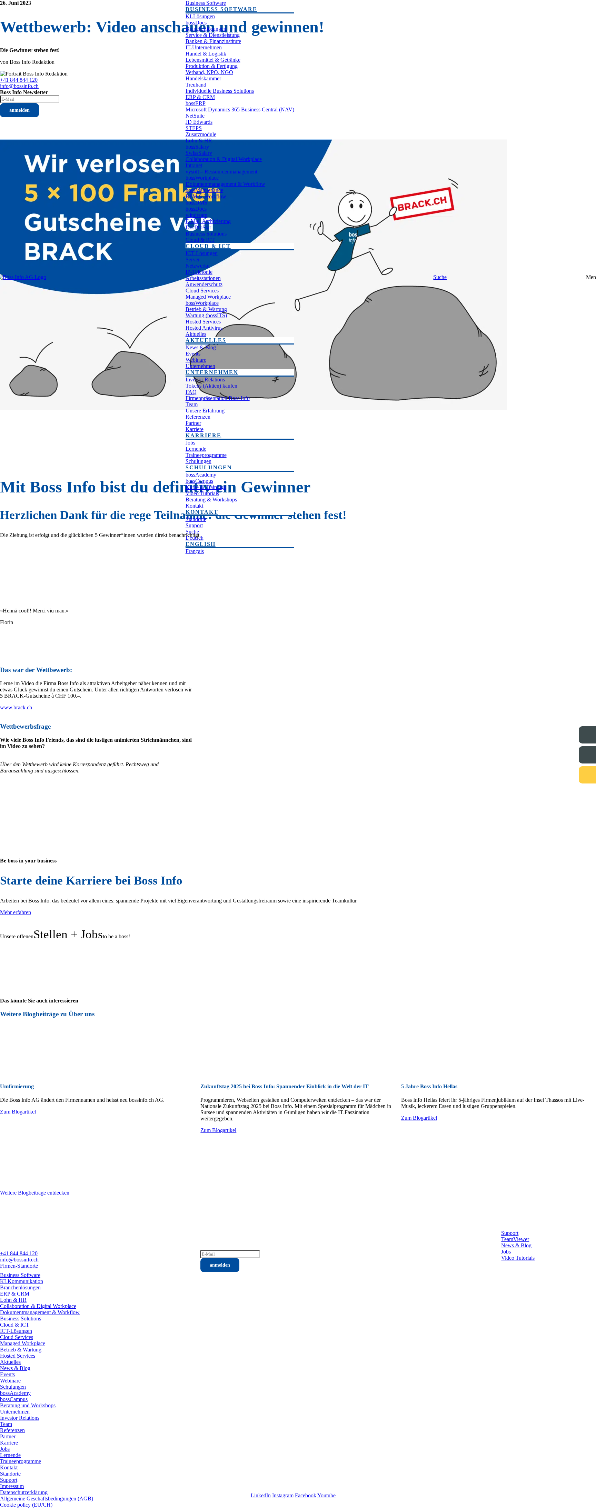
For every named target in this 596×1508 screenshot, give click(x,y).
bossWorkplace (202, 178)
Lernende (196, 449)
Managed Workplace (208, 297)
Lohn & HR (199, 140)
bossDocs (196, 23)
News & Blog (201, 347)
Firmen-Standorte (19, 1266)
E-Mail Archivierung (208, 221)
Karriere (194, 429)
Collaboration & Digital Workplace (224, 159)
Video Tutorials (202, 493)
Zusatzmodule (201, 134)
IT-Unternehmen (204, 47)
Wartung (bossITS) (206, 315)
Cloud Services (202, 290)
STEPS (194, 128)
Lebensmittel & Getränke (213, 60)
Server (193, 259)
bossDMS (196, 203)
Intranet (194, 165)
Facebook (305, 1495)
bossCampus (199, 481)
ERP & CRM (200, 97)
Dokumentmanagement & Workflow (225, 184)
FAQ (191, 392)
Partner (193, 423)
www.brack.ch (16, 707)
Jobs (190, 443)
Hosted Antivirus (204, 328)
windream (196, 215)
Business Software (206, 3)
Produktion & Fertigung (212, 66)
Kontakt (194, 506)
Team (192, 404)
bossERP (196, 103)
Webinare (196, 360)
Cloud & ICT (200, 240)
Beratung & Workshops (211, 499)
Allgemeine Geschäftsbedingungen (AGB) (46, 1498)
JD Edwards (199, 122)
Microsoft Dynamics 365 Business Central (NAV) (240, 109)
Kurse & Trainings (206, 487)
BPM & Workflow (206, 196)
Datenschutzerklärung (24, 1492)
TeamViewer (515, 1239)
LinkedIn (261, 1495)
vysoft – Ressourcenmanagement (221, 171)
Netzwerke (197, 266)
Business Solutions (206, 234)
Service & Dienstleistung (213, 35)
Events (193, 354)
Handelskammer (203, 78)
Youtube (326, 1495)
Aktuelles (196, 334)
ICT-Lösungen (202, 253)
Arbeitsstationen (203, 278)
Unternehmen (200, 366)
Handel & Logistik (206, 54)
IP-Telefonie (199, 272)
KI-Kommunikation (21, 1281)
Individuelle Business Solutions (220, 91)
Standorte (196, 519)
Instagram (283, 1495)
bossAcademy (201, 475)
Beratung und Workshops (28, 1405)
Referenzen (198, 417)
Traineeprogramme (206, 455)
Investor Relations (205, 379)
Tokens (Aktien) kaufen (211, 386)
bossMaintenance (204, 190)
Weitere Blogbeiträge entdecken (34, 1193)
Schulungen (198, 461)
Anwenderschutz (204, 284)
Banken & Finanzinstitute (213, 41)
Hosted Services (203, 321)
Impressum (12, 1486)
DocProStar (198, 227)
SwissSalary (199, 153)
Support (194, 525)
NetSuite (195, 116)
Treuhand (196, 85)
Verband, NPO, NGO (209, 72)
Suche (192, 532)
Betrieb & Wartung (206, 309)
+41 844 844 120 (19, 1253)
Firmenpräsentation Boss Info (218, 398)
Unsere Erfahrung (205, 410)
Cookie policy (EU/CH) (26, 1505)
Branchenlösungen (206, 29)
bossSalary (197, 147)
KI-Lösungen (200, 16)
